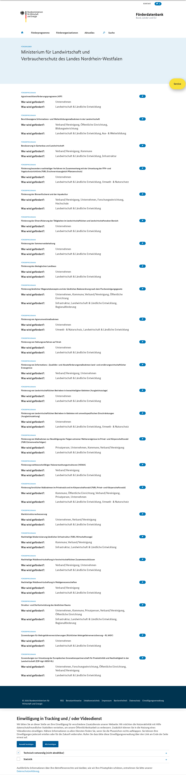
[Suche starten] (104, 32)
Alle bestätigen (50, 744)
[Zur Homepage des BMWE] (31, 16)
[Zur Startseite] (144, 16)
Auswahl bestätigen (26, 744)
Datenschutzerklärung (28, 771)
